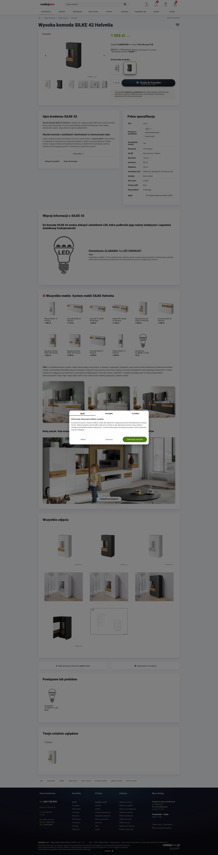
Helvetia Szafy (149, 136)
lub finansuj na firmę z (119, 52)
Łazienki (156, 12)
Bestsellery (76, 809)
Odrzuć (83, 439)
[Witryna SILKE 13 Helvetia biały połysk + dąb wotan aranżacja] (63, 402)
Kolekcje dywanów (126, 829)
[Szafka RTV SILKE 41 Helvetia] (120, 308)
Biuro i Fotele (93, 12)
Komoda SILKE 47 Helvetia (96, 352)
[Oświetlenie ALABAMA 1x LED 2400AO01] (143, 341)
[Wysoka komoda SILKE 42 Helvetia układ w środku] (63, 627)
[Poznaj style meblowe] (132, 153)
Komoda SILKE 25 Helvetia (74, 320)
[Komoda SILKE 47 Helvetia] (97, 341)
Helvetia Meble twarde (152, 132)
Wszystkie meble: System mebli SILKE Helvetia (80, 296)
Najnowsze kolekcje (127, 826)
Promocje (76, 823)
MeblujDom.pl (43, 842)
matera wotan (72, 781)
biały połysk (51, 781)
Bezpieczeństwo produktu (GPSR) (160, 195)
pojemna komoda (116, 781)
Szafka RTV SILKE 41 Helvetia (119, 320)
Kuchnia (109, 12)
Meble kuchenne (125, 819)
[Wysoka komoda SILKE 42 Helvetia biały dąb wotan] (48, 85)
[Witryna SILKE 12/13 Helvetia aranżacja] (109, 402)
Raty (96, 826)
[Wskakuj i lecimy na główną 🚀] (39, 18)
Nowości (75, 816)
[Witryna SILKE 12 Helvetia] (52, 308)
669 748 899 (50, 801)
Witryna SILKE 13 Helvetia (119, 352)
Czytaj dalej (77, 154)
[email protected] (51, 815)
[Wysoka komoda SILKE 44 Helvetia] (52, 341)
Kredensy (48, 742)
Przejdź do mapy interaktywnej (163, 802)
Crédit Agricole (125, 50)
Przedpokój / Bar (140, 12)
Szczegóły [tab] (109, 413)
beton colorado (86, 781)
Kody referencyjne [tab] (70, 161)
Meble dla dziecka (126, 812)
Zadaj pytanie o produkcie (147, 666)
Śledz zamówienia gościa (161, 828)
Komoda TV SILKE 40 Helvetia (97, 320)
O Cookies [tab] (135, 413)
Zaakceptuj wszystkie (135, 439)
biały (41, 781)
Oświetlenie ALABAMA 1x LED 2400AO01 (115, 251)
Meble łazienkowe (126, 816)
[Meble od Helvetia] (159, 129)
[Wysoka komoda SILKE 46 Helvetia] (75, 341)
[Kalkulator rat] (144, 50)
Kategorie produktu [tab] (52, 161)
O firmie (98, 806)
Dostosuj (109, 439)
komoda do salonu (101, 781)
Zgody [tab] (82, 413)
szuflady (61, 781)
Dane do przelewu (102, 819)
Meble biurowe (124, 823)
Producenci (76, 819)
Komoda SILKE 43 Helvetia (164, 320)
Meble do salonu (125, 802)
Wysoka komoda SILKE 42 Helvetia (142, 320)
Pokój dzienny (46, 12)
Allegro (98, 809)
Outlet (97, 829)
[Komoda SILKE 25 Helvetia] (75, 308)
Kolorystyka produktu (120, 60)
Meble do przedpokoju (127, 809)
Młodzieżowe (77, 12)
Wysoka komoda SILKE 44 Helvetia (51, 352)
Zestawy (75, 826)
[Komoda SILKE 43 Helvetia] (166, 308)
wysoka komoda (131, 781)
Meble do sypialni (126, 806)
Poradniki (75, 806)
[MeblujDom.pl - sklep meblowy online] (48, 4)
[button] (146, 4)
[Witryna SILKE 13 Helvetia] (120, 341)
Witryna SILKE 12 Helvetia (50, 320)
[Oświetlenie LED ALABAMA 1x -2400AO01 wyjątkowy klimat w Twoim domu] (64, 255)
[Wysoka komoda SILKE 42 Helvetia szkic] (109, 621)
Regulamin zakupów (102, 816)
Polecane (75, 812)
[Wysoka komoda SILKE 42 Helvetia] (143, 308)
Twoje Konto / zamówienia (162, 825)
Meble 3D (75, 829)
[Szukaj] (125, 4)
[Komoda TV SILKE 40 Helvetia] (97, 308)
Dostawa (98, 823)
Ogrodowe (124, 12)
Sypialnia (62, 12)
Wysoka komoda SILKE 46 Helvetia (74, 352)
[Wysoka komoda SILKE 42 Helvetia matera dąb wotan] (59, 85)
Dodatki (172, 12)
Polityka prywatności (103, 812)
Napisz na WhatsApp (47, 807)
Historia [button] (108, 851)
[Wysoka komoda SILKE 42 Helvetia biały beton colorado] (71, 85)
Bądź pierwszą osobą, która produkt (74, 666)
